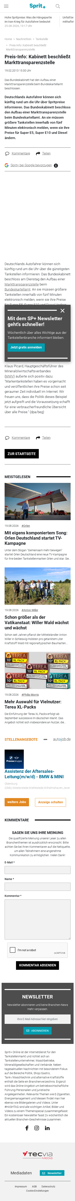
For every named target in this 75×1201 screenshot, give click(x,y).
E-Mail (9, 862)
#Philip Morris (30, 694)
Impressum (21, 1186)
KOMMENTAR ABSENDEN (37, 965)
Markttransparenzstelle (22, 284)
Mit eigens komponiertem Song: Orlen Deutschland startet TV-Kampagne (36, 538)
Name (8, 879)
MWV (10, 376)
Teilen (46, 153)
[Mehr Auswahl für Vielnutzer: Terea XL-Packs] (38, 670)
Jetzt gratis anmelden (26, 347)
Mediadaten (21, 1173)
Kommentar (12, 895)
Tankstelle (42, 39)
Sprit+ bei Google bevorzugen (31, 165)
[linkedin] (47, 1127)
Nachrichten (23, 39)
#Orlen (26, 525)
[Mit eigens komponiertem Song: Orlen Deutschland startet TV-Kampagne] (38, 501)
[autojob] (62, 739)
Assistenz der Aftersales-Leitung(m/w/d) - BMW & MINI (34, 774)
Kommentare (21, 153)
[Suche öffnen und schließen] (57, 6)
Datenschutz (48, 1186)
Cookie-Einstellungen (37, 1190)
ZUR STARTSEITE (22, 454)
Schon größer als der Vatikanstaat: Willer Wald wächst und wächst (37, 622)
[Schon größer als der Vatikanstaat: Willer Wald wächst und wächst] (38, 586)
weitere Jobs (16, 802)
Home (8, 39)
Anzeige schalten (50, 802)
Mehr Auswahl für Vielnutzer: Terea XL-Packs (33, 704)
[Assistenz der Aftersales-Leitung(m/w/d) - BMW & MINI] (14, 759)
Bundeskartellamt (17, 289)
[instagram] (36, 1127)
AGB (34, 1186)
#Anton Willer (30, 610)
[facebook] (26, 1127)
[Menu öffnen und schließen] (7, 6)
